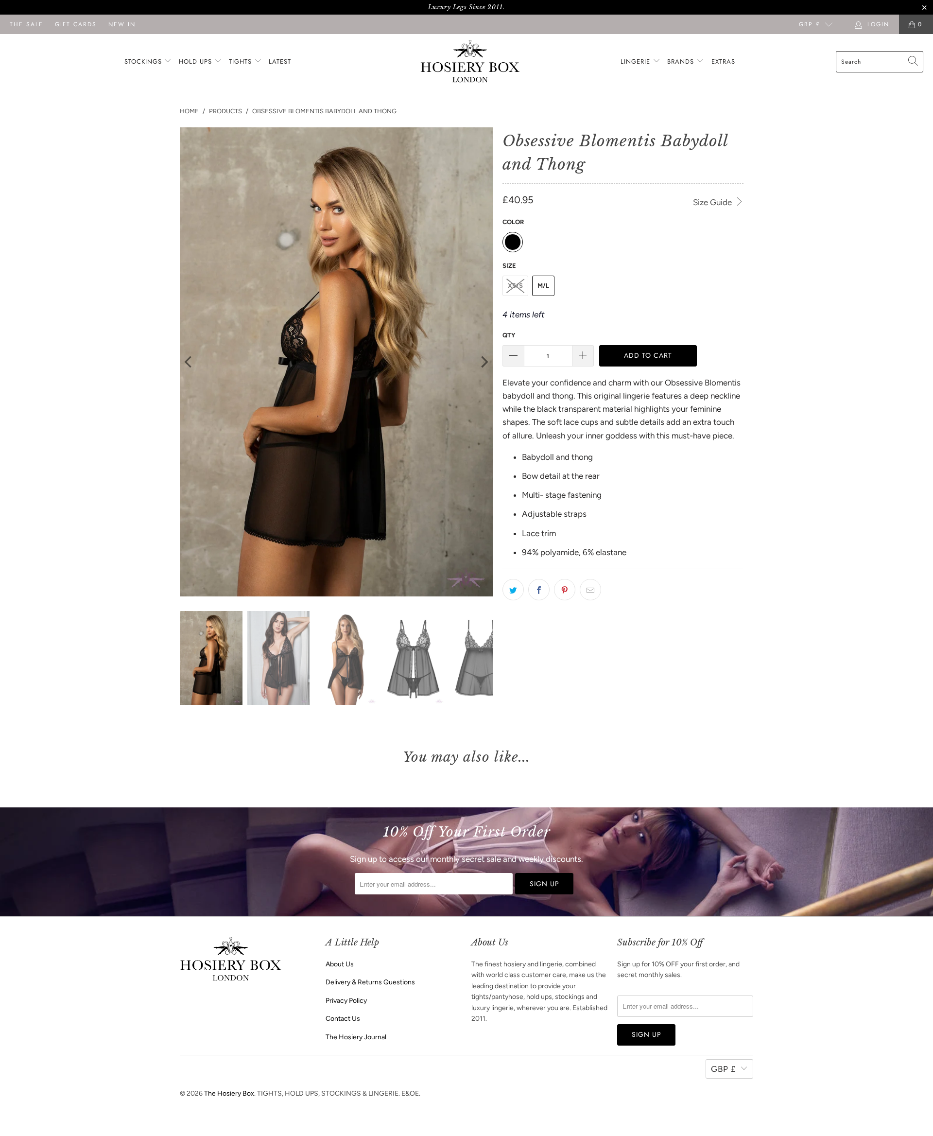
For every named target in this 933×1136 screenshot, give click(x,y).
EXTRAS (723, 61)
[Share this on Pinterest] (564, 589)
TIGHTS (241, 61)
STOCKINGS (144, 61)
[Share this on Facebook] (539, 589)
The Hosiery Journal (356, 1037)
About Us (340, 964)
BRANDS (680, 61)
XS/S (515, 285)
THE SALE (26, 24)
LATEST (280, 61)
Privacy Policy (346, 1000)
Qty (508, 335)
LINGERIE (637, 61)
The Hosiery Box (229, 1093)
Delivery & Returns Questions (370, 982)
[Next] (483, 362)
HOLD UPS (196, 61)
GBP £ (809, 24)
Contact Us (343, 1018)
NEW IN (122, 24)
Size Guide (713, 202)
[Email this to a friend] (590, 589)
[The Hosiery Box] (470, 62)
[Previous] (189, 362)
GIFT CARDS (76, 24)
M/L (543, 285)
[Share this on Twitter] (513, 589)
